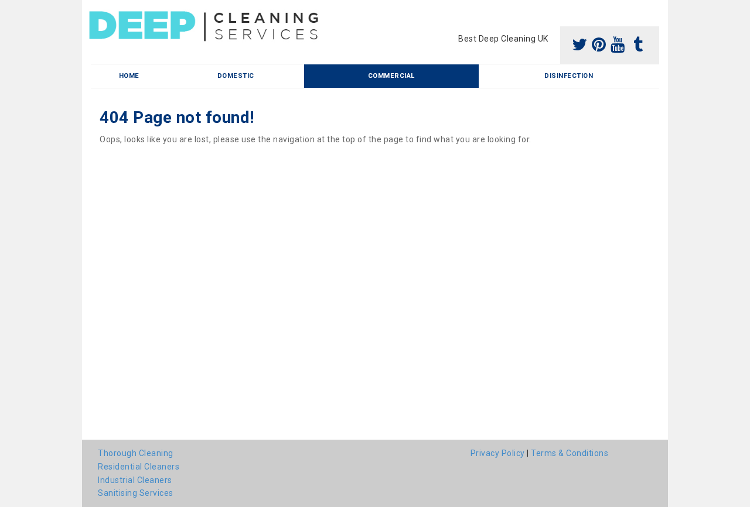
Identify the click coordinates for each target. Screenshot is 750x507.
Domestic (235, 76)
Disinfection (568, 76)
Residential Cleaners (138, 466)
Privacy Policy (498, 453)
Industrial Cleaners (135, 480)
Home (129, 76)
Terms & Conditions (569, 453)
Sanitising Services (135, 493)
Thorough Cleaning (135, 453)
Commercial (391, 76)
